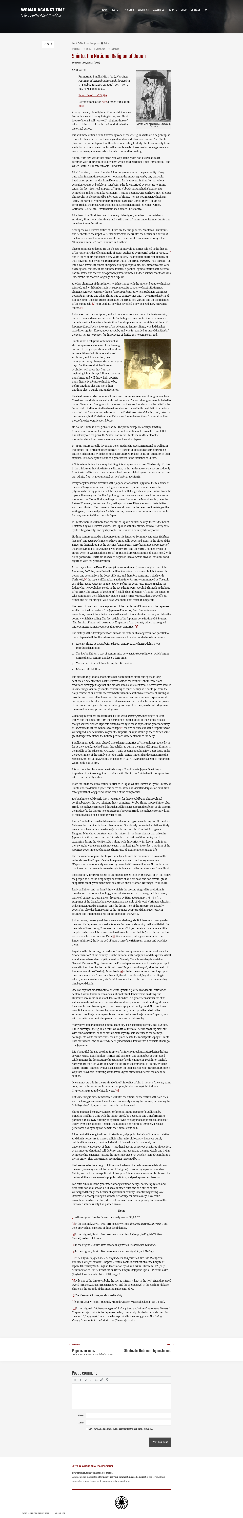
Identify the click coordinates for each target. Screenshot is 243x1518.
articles (77, 49)
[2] (93, 303)
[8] (114, 936)
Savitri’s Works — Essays (84, 43)
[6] (136, 626)
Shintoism (115, 49)
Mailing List (60, 1513)
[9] (121, 971)
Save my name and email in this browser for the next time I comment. (121, 1428)
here (104, 101)
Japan (88, 49)
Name (81, 1415)
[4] (85, 579)
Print (106, 43)
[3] (81, 307)
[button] (75, 1380)
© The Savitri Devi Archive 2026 (36, 1513)
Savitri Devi (100, 49)
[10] (117, 1090)
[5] (115, 591)
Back (49, 44)
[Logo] (43, 12)
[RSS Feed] (206, 10)
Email (81, 1422)
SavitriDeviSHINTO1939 (93, 95)
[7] (121, 728)
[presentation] (75, 1380)
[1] (170, 252)
